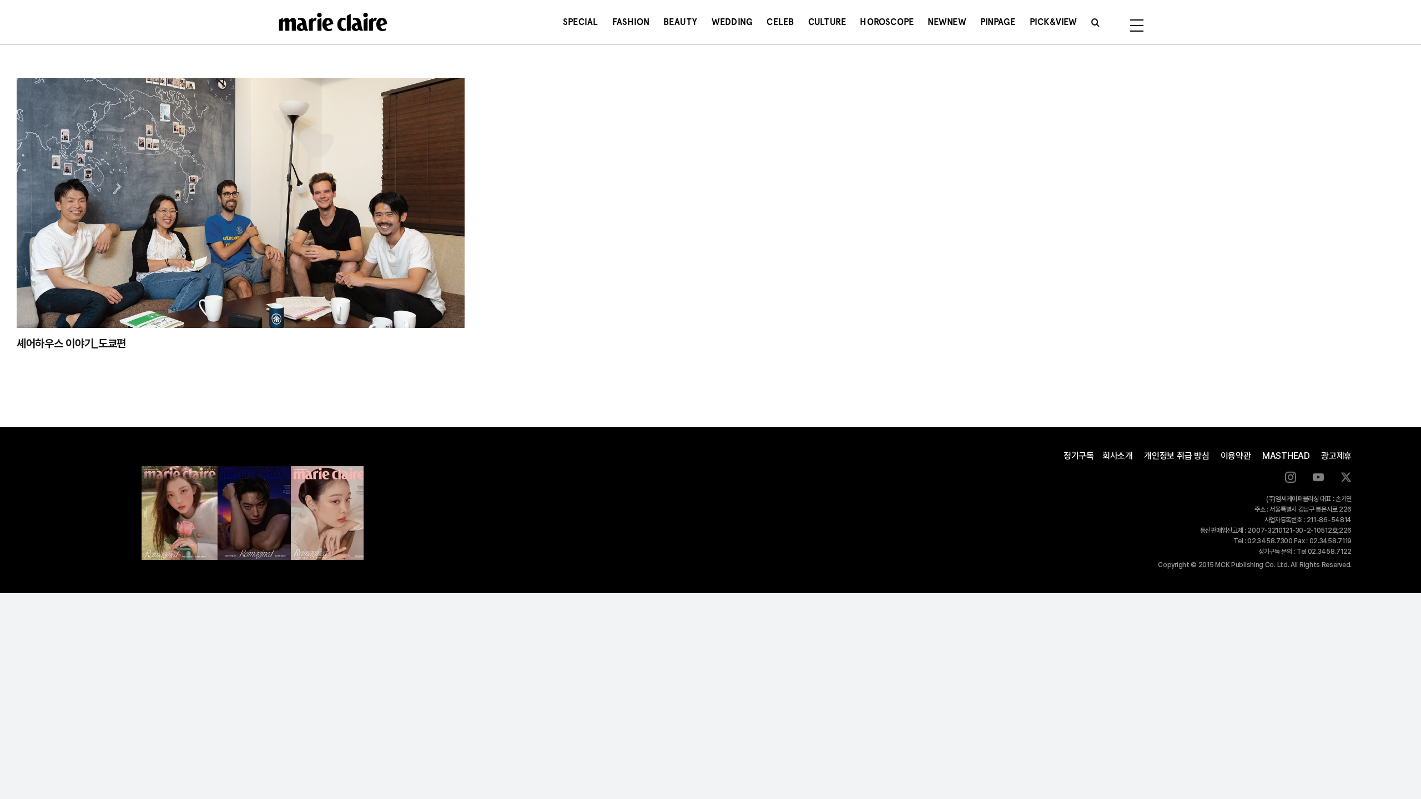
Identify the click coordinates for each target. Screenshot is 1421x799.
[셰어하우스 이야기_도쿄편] (241, 203)
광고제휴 (1336, 456)
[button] (1095, 22)
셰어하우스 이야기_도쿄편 (71, 343)
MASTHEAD (1286, 456)
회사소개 (1117, 456)
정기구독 (1079, 456)
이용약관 (1236, 456)
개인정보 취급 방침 (1177, 456)
